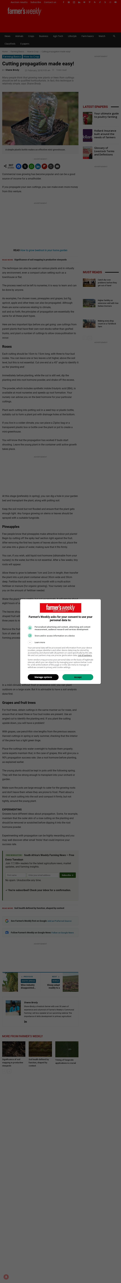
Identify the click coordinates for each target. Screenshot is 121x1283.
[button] (60, 642)
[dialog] (60, 641)
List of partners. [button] (85, 655)
